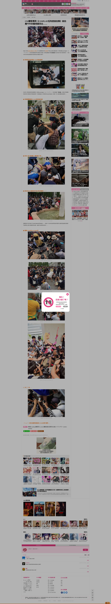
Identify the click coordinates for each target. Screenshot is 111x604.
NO (65, 306)
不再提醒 (62, 308)
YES (58, 306)
